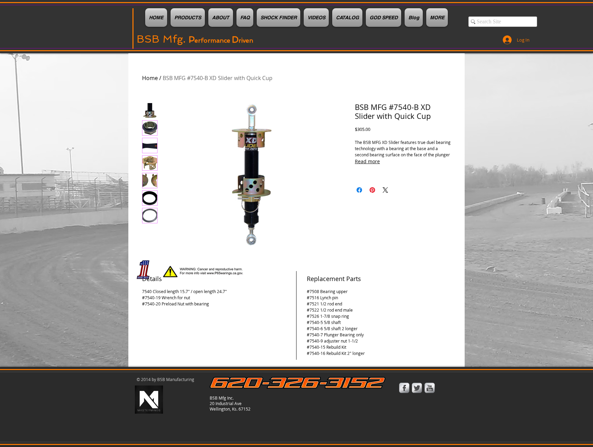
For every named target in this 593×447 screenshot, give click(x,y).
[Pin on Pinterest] (372, 190)
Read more (367, 161)
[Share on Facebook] (359, 190)
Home (150, 78)
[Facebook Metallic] (404, 388)
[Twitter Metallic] (417, 388)
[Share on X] (385, 190)
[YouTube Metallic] (430, 388)
